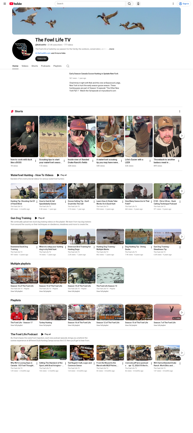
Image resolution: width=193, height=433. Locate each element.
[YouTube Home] (15, 3)
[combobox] (91, 3)
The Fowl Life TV (16, 206)
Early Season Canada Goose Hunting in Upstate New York (93, 74)
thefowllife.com (44, 53)
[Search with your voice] (138, 3)
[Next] (181, 135)
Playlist (26, 289)
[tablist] (96, 66)
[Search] (129, 3)
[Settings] (173, 3)
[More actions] (179, 111)
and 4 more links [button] (58, 53)
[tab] (15, 66)
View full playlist (17, 291)
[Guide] (4, 3)
